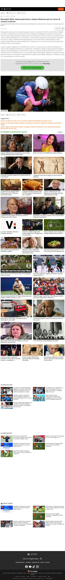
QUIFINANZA (53, 573)
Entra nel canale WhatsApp (34, 68)
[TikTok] (33, 567)
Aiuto (49, 576)
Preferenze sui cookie (42, 576)
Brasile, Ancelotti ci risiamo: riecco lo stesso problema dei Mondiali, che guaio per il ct (26, 121)
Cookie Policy (33, 576)
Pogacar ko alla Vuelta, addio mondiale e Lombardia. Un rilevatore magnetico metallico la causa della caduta (31, 123)
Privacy (27, 576)
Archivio (47, 562)
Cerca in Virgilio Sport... (31, 559)
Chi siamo (17, 576)
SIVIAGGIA (48, 573)
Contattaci (28, 562)
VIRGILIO (8, 573)
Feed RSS (42, 562)
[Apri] (2, 9)
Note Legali (23, 576)
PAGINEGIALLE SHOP (22, 573)
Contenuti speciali (20, 562)
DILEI (45, 573)
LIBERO (4, 573)
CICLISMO (13, 16)
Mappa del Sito (35, 562)
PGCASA (28, 573)
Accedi (61, 9)
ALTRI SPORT (6, 16)
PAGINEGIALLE (14, 573)
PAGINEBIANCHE (34, 573)
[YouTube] (30, 567)
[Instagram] (37, 567)
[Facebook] (26, 567)
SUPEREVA (32, 574)
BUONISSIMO (59, 573)
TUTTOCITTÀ (40, 573)
